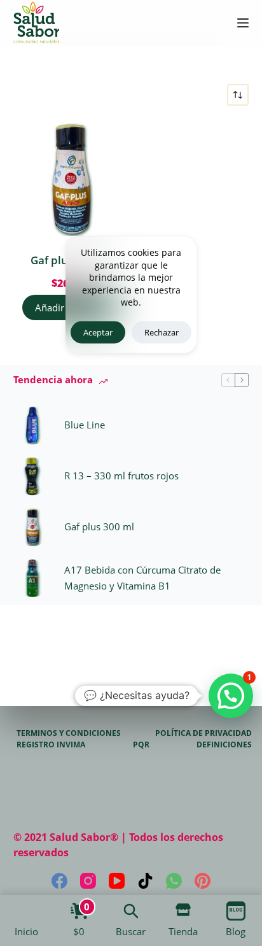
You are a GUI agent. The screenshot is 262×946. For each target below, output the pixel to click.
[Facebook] (59, 881)
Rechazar (161, 331)
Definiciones (224, 745)
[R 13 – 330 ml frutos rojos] (32, 476)
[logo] (36, 23)
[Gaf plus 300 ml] (70, 179)
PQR (141, 745)
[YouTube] (117, 881)
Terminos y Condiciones (69, 733)
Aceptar (98, 331)
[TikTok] (145, 881)
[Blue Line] (32, 425)
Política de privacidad (203, 733)
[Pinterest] (202, 881)
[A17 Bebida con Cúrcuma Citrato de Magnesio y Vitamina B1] (32, 578)
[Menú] (243, 23)
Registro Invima (51, 745)
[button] (231, 696)
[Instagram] (88, 881)
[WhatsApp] (174, 881)
